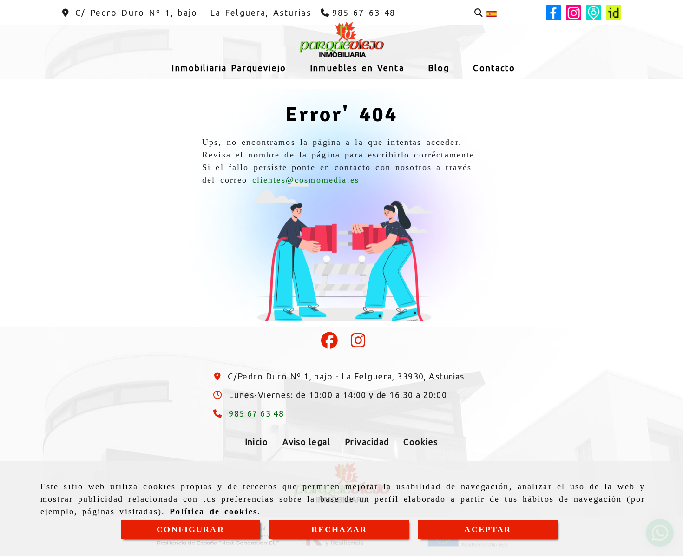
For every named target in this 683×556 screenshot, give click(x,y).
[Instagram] (358, 343)
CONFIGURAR (190, 529)
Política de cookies (213, 511)
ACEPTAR (487, 529)
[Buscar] (479, 13)
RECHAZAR (339, 529)
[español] (491, 13)
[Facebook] (329, 343)
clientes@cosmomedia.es (306, 179)
